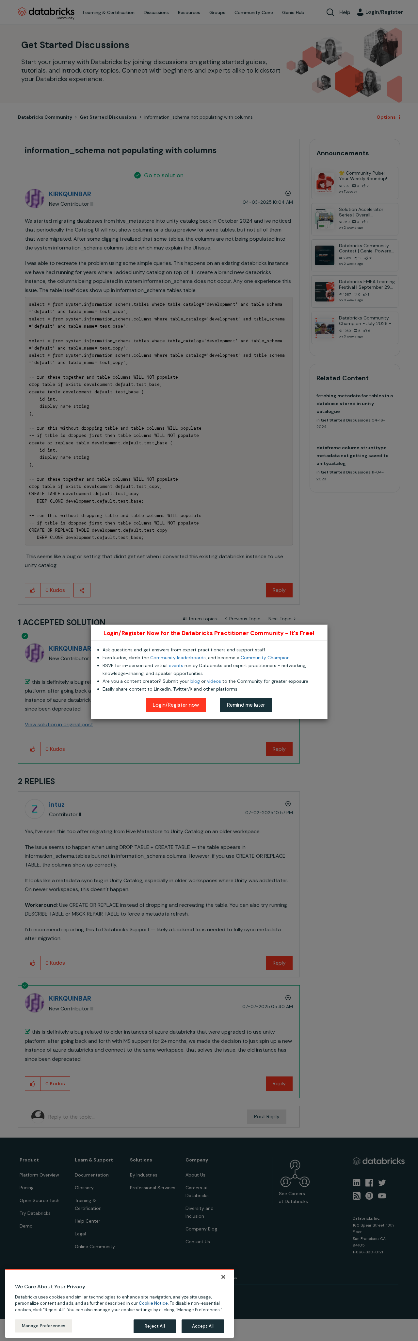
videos (214, 681)
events (176, 665)
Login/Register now (176, 704)
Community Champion (265, 658)
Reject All (155, 1326)
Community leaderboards (178, 658)
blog (195, 681)
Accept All (203, 1326)
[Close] (223, 1277)
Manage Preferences (43, 1326)
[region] (119, 1303)
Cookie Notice (153, 1303)
